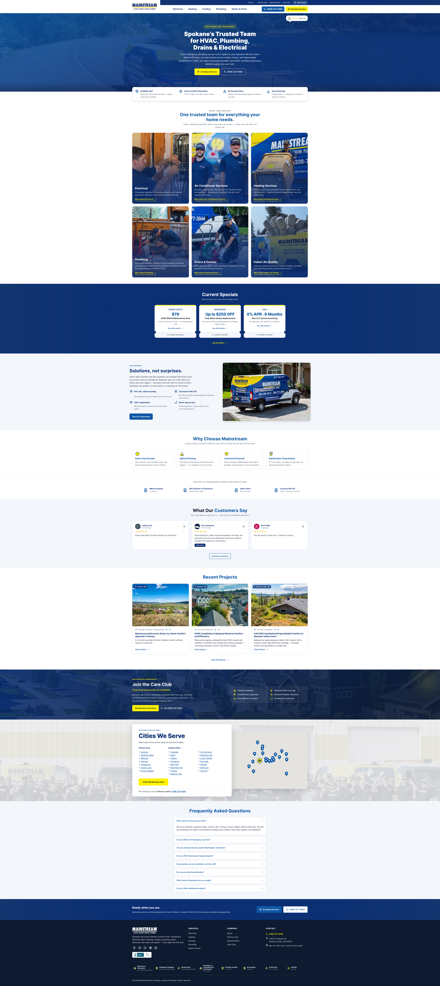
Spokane (144, 752)
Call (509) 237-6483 (173, 708)
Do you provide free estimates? (190, 872)
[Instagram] (140, 948)
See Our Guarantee (141, 416)
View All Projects (218, 660)
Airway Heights (147, 771)
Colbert (173, 758)
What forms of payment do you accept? (194, 880)
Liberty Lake (146, 768)
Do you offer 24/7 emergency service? (193, 839)
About (250, 2)
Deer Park (174, 765)
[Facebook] (134, 948)
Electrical (178, 9)
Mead (172, 755)
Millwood (144, 758)
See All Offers (218, 343)
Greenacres (146, 765)
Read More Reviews (220, 556)
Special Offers (275, 2)
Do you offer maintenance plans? (191, 888)
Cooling (206, 9)
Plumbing (221, 9)
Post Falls (204, 761)
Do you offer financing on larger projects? (195, 856)
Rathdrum (204, 768)
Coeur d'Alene (206, 758)
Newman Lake (206, 755)
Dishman (144, 761)
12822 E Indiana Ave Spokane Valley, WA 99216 (280, 940)
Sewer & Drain (239, 9)
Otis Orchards (206, 752)
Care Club (286, 2)
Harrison (204, 771)
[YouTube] (150, 948)
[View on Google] (184, 526)
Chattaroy (174, 761)
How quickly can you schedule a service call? (196, 864)
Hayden (203, 765)
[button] (273, 760)
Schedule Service (298, 9)
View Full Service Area (153, 782)
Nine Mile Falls (176, 768)
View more (200, 545)
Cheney (173, 771)
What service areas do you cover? (191, 821)
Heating (192, 9)
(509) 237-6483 (275, 9)
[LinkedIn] (156, 948)
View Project (140, 649)
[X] (145, 948)
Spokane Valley (147, 755)
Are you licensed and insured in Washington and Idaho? (201, 848)
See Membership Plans (145, 708)
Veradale (174, 752)
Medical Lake (176, 774)
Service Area (262, 2)
